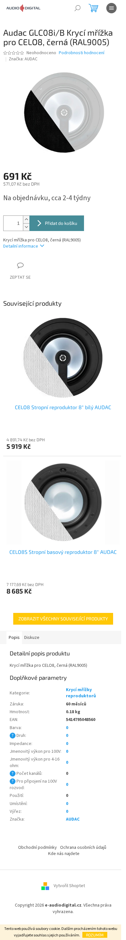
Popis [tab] (14, 637)
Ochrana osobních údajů (83, 847)
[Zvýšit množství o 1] (26, 219)
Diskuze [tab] (31, 637)
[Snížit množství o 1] (26, 227)
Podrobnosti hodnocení (81, 53)
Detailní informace (20, 246)
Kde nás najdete (63, 853)
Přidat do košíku (61, 223)
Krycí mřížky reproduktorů (81, 693)
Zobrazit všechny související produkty (63, 618)
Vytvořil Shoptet (69, 886)
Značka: (23, 59)
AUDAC (72, 819)
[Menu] (111, 8)
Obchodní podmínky (37, 847)
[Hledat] (77, 8)
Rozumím (95, 935)
